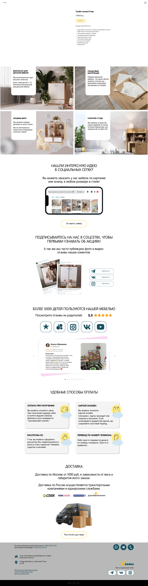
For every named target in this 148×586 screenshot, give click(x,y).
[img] (102, 277)
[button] (74, 223)
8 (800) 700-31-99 (50, 546)
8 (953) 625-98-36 (40, 547)
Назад (4, 2)
